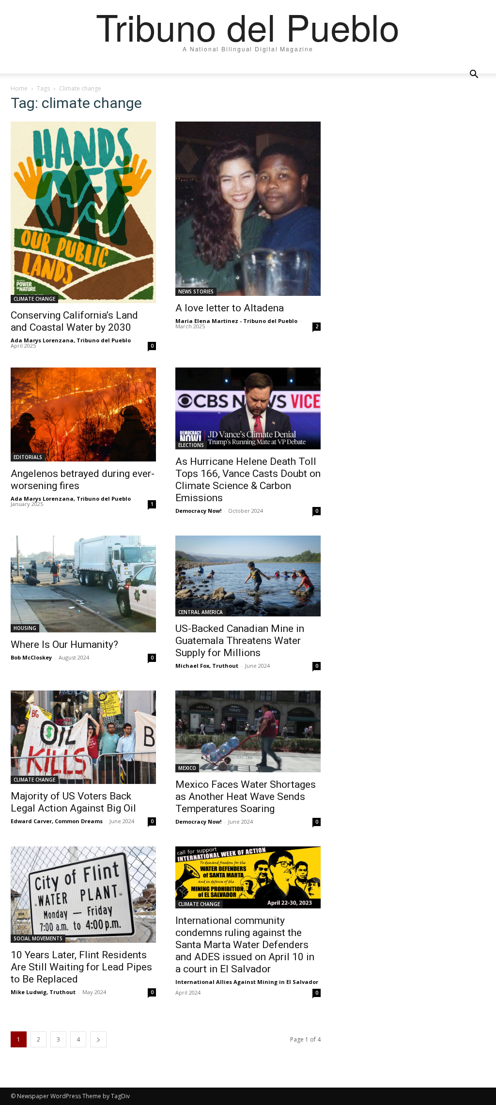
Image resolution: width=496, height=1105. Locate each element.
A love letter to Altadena (229, 308)
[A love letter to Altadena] (248, 209)
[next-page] (98, 1039)
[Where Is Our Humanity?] (83, 584)
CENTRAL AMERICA (200, 612)
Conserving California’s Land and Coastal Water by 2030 (74, 321)
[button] (473, 74)
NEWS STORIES (196, 291)
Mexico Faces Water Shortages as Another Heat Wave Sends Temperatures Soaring (245, 796)
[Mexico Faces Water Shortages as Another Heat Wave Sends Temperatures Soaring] (248, 731)
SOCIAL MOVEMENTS (38, 938)
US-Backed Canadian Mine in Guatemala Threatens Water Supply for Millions (239, 641)
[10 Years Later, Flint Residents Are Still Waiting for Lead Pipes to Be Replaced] (83, 894)
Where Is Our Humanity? (64, 644)
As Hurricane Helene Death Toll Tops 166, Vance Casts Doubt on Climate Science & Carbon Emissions (248, 480)
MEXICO (187, 768)
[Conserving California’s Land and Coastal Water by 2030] (83, 212)
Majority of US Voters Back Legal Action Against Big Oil (73, 802)
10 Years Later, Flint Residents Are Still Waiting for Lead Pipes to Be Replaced (81, 967)
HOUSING (25, 628)
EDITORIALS (28, 457)
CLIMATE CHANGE (34, 298)
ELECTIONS (191, 445)
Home (19, 88)
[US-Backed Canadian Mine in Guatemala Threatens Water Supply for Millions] (248, 576)
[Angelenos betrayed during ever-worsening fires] (83, 414)
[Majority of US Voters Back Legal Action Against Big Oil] (83, 737)
